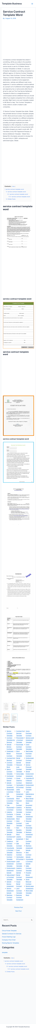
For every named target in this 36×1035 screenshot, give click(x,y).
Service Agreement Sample (10, 891)
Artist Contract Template (9, 830)
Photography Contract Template (20, 740)
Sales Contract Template (28, 868)
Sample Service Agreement (10, 884)
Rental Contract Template (19, 877)
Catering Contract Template (19, 810)
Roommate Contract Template (19, 747)
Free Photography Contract (10, 807)
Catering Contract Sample (19, 870)
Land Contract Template (19, 891)
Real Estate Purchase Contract (29, 753)
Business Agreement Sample (29, 848)
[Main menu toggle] (32, 4)
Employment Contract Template (30, 787)
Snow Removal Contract (28, 882)
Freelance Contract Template (10, 843)
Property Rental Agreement (29, 875)
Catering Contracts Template (10, 814)
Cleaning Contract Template (9, 857)
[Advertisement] (18, 39)
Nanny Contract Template (9, 771)
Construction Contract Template (10, 850)
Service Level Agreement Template (30, 740)
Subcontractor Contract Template (10, 877)
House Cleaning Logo (9, 937)
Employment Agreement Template (11, 864)
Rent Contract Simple (28, 841)
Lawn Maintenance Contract (30, 794)
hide (13, 186)
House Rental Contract (19, 884)
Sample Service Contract (9, 747)
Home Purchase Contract (29, 733)
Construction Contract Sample (29, 861)
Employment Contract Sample (30, 760)
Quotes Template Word (19, 816)
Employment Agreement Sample (11, 870)
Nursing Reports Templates (10, 943)
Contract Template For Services (11, 740)
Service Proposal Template (28, 767)
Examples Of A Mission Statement (30, 780)
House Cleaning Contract (19, 780)
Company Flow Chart (9, 940)
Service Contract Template (9, 733)
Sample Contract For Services (11, 837)
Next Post (18, 911)
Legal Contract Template (19, 864)
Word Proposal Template (19, 753)
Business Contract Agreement (19, 897)
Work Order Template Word (29, 893)
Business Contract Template (9, 897)
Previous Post (18, 907)
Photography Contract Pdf (10, 792)
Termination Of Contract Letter (20, 787)
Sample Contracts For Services (11, 934)
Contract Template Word (9, 765)
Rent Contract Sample (28, 855)
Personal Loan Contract (28, 823)
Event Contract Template (28, 747)
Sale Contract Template (19, 846)
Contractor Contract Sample (10, 778)
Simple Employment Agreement (30, 774)
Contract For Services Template (20, 733)
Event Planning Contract (19, 852)
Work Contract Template (19, 823)
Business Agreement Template (29, 834)
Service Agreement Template (29, 816)
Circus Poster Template (9, 930)
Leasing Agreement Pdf (19, 839)
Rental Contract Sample (19, 760)
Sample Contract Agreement (10, 785)
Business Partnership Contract (29, 810)
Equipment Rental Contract (10, 753)
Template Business (12, 3)
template (4, 952)
